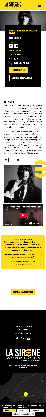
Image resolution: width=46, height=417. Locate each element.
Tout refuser (23, 410)
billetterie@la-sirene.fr (25, 257)
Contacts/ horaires (23, 326)
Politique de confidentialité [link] (23, 414)
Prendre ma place (18, 70)
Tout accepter (9, 410)
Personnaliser (36, 410)
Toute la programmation (23, 292)
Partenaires (23, 330)
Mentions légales (23, 333)
